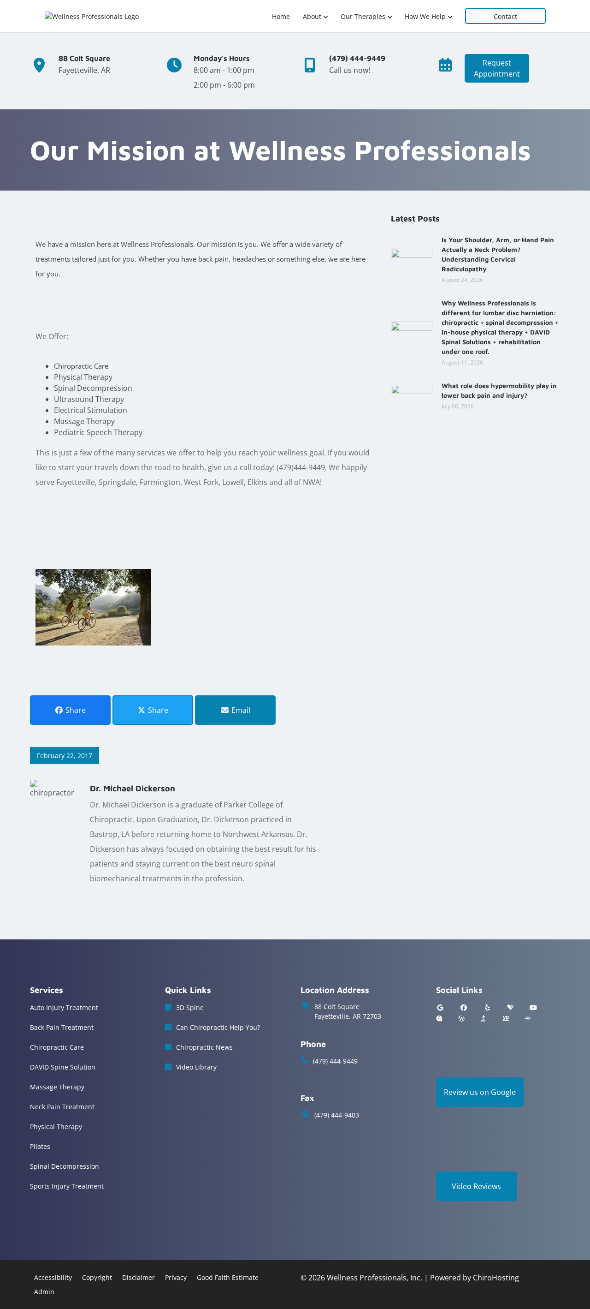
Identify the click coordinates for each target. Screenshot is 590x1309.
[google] (440, 1007)
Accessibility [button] (53, 1277)
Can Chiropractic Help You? (218, 1027)
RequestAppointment (497, 68)
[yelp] (488, 1007)
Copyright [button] (97, 1277)
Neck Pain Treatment (62, 1106)
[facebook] (464, 1007)
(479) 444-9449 (335, 1061)
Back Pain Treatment (62, 1027)
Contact (505, 16)
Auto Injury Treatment (64, 1007)
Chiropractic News (204, 1047)
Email (240, 710)
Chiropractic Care (57, 1047)
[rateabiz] (439, 1018)
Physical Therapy (56, 1126)
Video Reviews (476, 1186)
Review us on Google (480, 1092)
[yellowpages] (505, 1018)
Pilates (40, 1146)
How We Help (425, 16)
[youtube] (533, 1007)
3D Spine (190, 1007)
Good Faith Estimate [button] (228, 1277)
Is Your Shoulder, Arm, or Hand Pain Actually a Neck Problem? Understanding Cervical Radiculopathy (498, 254)
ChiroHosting (496, 1278)
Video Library (196, 1067)
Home (281, 16)
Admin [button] (44, 1291)
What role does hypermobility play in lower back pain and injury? (499, 390)
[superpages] (528, 1018)
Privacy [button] (176, 1277)
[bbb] (483, 1018)
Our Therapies (363, 16)
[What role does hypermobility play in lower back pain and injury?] (411, 395)
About (312, 16)
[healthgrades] (510, 1007)
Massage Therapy (57, 1086)
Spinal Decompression (64, 1166)
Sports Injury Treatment (67, 1186)
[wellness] (461, 1018)
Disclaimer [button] (138, 1277)
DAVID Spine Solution (62, 1067)
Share (75, 710)
